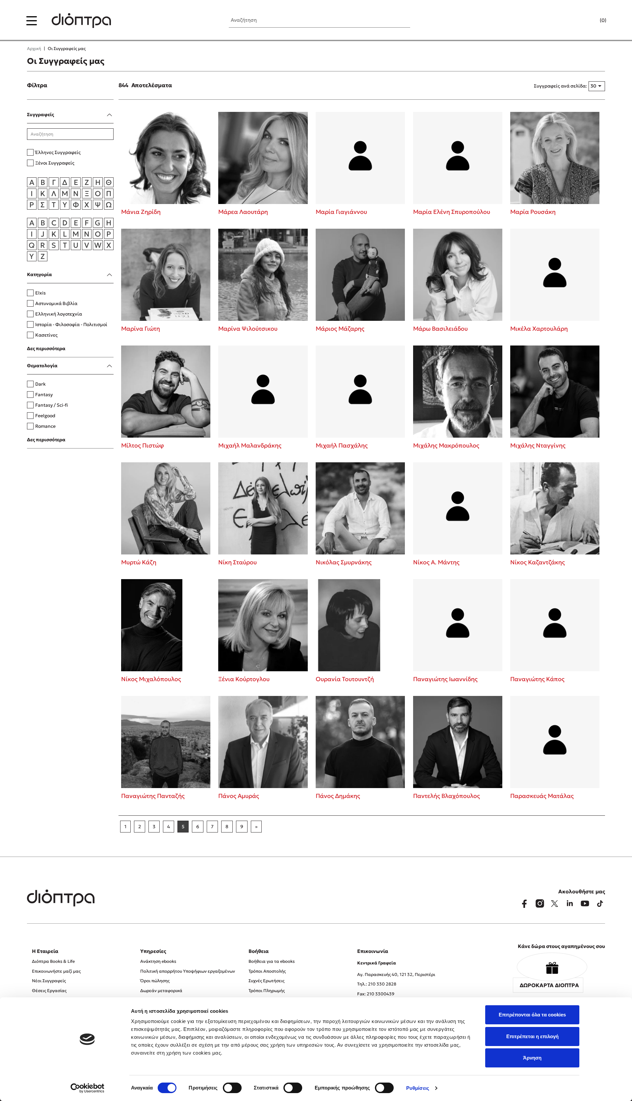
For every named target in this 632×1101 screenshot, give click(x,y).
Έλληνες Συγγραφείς (58, 152)
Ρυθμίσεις (417, 1088)
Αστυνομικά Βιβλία (56, 303)
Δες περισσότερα (46, 348)
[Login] (590, 21)
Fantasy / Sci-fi (51, 405)
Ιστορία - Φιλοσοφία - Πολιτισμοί (71, 324)
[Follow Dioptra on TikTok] (600, 904)
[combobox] (597, 86)
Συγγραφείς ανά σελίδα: (560, 86)
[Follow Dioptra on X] (555, 904)
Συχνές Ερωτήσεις (266, 981)
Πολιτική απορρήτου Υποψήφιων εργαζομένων (187, 971)
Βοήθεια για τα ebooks (272, 961)
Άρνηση (532, 1058)
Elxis (40, 293)
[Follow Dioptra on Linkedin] (570, 904)
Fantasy (44, 394)
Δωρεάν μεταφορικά (161, 990)
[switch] (232, 1088)
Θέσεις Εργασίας (49, 990)
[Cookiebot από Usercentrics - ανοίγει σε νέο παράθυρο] (87, 1088)
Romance (45, 426)
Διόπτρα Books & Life (53, 961)
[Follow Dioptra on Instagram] (539, 904)
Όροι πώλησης (155, 981)
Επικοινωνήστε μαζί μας (56, 971)
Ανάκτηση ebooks (158, 961)
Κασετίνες (46, 335)
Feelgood (45, 416)
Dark (40, 384)
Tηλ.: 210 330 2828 (376, 984)
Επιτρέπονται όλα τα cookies (532, 1014)
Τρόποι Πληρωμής (267, 990)
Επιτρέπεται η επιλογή (532, 1036)
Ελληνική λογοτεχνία (58, 314)
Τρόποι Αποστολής (267, 971)
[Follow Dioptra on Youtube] (585, 904)
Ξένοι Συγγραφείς (54, 163)
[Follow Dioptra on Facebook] (524, 904)
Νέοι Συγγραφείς (49, 981)
